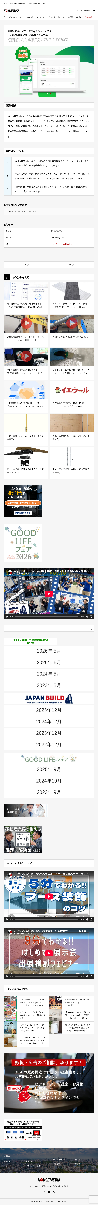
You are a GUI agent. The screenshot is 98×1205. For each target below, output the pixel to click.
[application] (49, 593)
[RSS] (54, 1192)
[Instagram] (44, 1192)
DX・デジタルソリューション (29, 42)
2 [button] (50, 93)
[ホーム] (4, 17)
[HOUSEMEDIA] (11, 10)
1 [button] (47, 93)
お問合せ (7, 1166)
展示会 (77, 1164)
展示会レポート (59, 1159)
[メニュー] (94, 10)
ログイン (79, 10)
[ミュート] (86, 616)
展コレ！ (78, 1159)
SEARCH (94, 3)
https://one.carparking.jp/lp (61, 244)
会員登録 (87, 10)
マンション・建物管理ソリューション (32, 40)
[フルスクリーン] (91, 616)
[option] (49, 71)
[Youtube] (49, 1192)
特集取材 (56, 1164)
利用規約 (29, 1161)
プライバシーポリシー (35, 1166)
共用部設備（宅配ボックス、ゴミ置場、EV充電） (25, 38)
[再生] (7, 616)
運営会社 (7, 1161)
